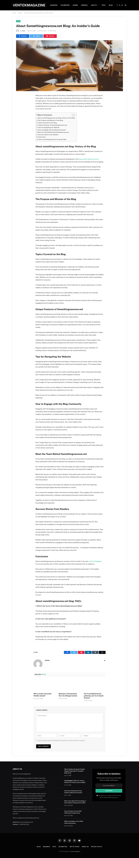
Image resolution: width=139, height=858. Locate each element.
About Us (85, 846)
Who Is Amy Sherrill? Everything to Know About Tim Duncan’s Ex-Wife (75, 802)
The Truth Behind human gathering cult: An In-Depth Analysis (93, 696)
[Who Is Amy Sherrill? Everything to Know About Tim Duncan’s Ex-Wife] (57, 803)
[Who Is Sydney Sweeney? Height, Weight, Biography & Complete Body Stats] (57, 771)
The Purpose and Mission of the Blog (50, 120)
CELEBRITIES (65, 5)
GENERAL (84, 5)
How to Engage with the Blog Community (52, 130)
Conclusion (42, 137)
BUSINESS (53, 5)
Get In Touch (74, 846)
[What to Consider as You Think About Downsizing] (57, 823)
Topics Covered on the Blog (47, 123)
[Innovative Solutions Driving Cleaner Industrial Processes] (57, 793)
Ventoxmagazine (75, 851)
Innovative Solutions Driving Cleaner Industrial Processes (73, 791)
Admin (23, 30)
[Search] (125, 5)
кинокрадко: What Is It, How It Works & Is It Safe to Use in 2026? (74, 781)
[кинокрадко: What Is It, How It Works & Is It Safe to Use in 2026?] (57, 783)
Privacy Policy (108, 797)
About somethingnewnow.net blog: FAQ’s (52, 139)
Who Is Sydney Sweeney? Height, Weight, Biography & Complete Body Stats (74, 771)
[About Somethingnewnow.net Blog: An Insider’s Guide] (69, 65)
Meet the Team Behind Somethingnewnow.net (53, 132)
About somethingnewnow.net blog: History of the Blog (56, 118)
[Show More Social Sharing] (59, 36)
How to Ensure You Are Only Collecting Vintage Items (73, 812)
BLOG (111, 5)
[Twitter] (18, 105)
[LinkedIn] (18, 110)
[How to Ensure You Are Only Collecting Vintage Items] (57, 813)
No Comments (43, 30)
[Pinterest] (18, 115)
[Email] (18, 120)
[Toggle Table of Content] (72, 115)
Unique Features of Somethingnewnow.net (52, 125)
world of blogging (95, 561)
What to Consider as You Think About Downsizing (73, 822)
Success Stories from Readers (48, 134)
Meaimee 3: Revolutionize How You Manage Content (68, 695)
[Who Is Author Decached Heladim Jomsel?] (44, 685)
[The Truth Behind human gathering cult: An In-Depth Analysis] (95, 685)
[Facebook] (18, 100)
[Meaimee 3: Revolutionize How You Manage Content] (69, 685)
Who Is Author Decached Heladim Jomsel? (42, 695)
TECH (104, 5)
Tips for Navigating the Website (48, 127)
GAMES (75, 5)
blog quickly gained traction (88, 159)
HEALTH (94, 5)
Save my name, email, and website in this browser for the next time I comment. (61, 740)
